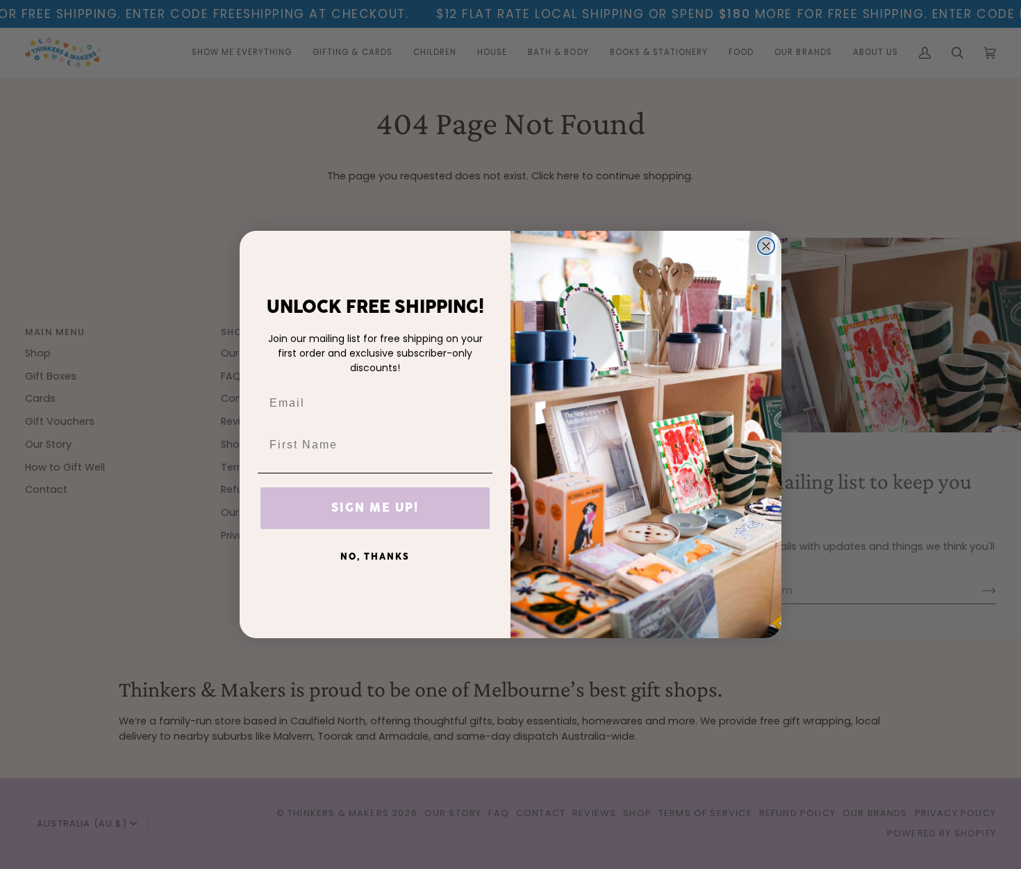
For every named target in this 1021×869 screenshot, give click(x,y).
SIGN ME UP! (375, 508)
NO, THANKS (375, 557)
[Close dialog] (766, 246)
